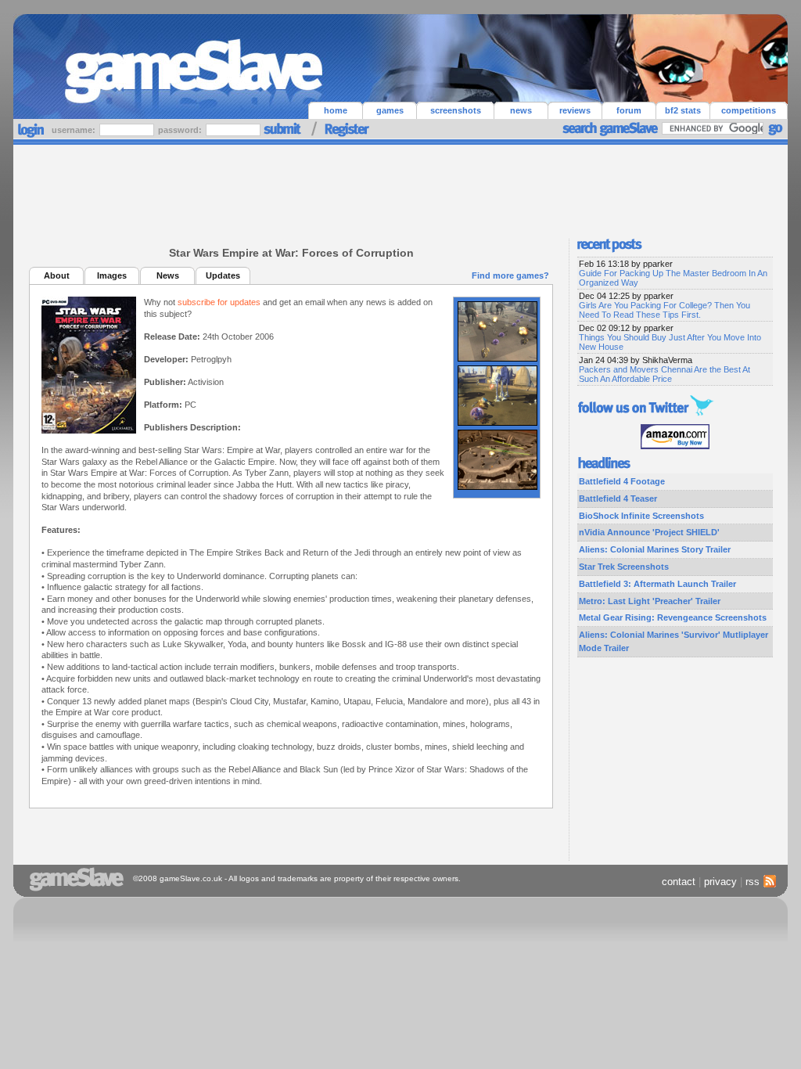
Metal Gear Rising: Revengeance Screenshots (673, 617)
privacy (720, 881)
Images (112, 275)
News (167, 275)
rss (752, 881)
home (335, 110)
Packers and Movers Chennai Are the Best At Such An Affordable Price (664, 374)
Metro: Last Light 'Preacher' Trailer (649, 601)
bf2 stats (683, 110)
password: (181, 130)
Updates (223, 275)
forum (628, 110)
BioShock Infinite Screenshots (641, 515)
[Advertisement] (400, 188)
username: (75, 130)
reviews (575, 110)
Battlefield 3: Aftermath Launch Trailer (657, 583)
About (57, 275)
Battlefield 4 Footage (622, 481)
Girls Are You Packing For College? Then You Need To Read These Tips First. (664, 310)
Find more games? (510, 275)
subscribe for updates (219, 302)
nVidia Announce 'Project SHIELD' (649, 532)
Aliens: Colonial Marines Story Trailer (655, 549)
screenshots (455, 110)
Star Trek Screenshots (624, 566)
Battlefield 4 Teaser (618, 498)
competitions (748, 110)
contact (678, 881)
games (390, 110)
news (521, 110)
